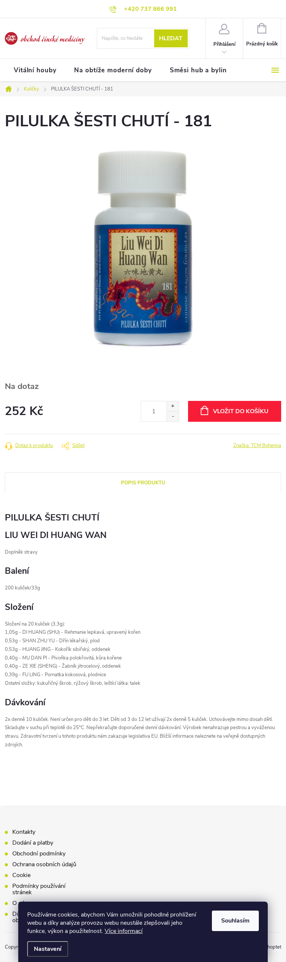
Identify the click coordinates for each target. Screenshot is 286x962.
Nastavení (47, 949)
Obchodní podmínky (39, 853)
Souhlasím (235, 921)
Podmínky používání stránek (39, 889)
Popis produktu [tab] (143, 483)
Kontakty (23, 832)
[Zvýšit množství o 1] (172, 406)
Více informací (124, 931)
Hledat (170, 38)
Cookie (21, 875)
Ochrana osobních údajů (44, 864)
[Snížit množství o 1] (172, 416)
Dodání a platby (32, 843)
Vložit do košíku (240, 411)
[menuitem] (35, 70)
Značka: (257, 445)
